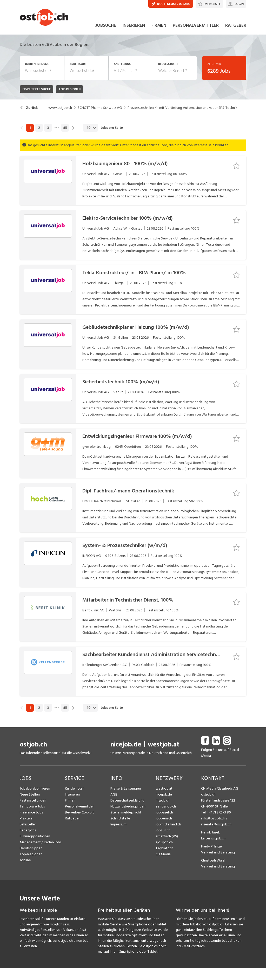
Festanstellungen (33, 800)
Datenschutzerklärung (127, 800)
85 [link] (65, 128)
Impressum (118, 824)
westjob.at (163, 744)
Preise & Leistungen (125, 788)
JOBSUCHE (105, 25)
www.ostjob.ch (60, 107)
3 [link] (48, 128)
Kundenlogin (74, 788)
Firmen (70, 800)
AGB (113, 794)
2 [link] (39, 128)
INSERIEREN (134, 25)
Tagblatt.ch (164, 848)
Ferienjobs (28, 830)
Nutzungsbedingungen (127, 806)
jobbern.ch (164, 818)
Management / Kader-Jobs (40, 842)
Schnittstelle (120, 818)
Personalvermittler (79, 806)
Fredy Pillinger (212, 846)
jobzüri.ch (163, 830)
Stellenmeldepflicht (125, 812)
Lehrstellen (28, 824)
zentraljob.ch (166, 806)
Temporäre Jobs (32, 806)
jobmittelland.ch (168, 824)
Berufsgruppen (31, 848)
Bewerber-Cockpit (79, 812)
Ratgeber (72, 818)
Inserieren (72, 794)
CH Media (163, 854)
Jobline (25, 860)
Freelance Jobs (31, 812)
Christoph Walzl (213, 860)
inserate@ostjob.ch (216, 824)
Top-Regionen (31, 854)
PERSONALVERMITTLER (196, 25)
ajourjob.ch (164, 842)
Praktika (26, 818)
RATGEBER (235, 25)
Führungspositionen (35, 836)
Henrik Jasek (210, 832)
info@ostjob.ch (213, 818)
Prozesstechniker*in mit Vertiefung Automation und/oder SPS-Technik (182, 107)
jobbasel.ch (164, 812)
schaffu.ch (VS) (167, 836)
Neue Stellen (30, 794)
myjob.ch (163, 800)
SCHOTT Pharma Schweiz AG (100, 107)
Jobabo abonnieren (35, 788)
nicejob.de (125, 744)
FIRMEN (158, 25)
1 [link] (30, 128)
